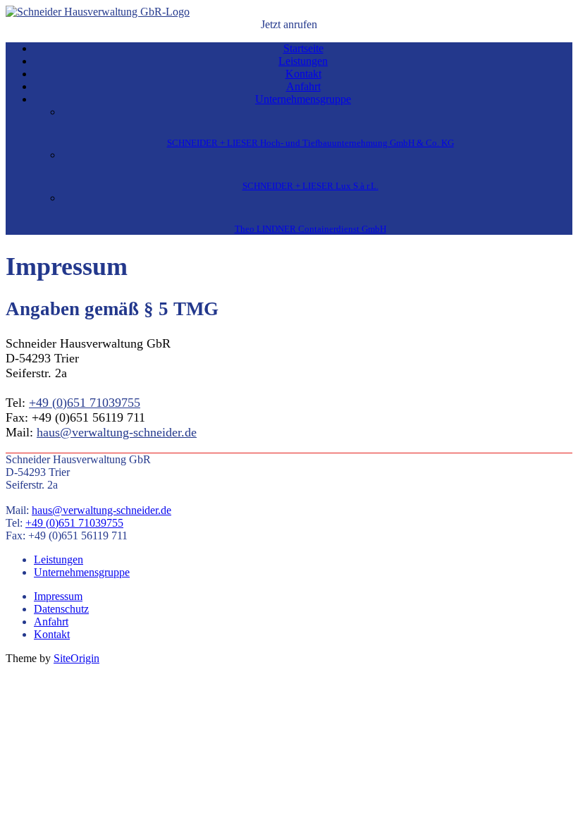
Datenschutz (61, 609)
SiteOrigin (76, 658)
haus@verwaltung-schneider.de (117, 432)
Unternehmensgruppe (303, 99)
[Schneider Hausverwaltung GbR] (98, 12)
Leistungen (303, 61)
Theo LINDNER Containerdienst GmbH (310, 229)
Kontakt (303, 74)
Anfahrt (303, 86)
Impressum (58, 596)
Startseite (303, 48)
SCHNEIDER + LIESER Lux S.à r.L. (310, 186)
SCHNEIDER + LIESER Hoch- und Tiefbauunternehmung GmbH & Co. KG (310, 142)
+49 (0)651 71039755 (84, 403)
